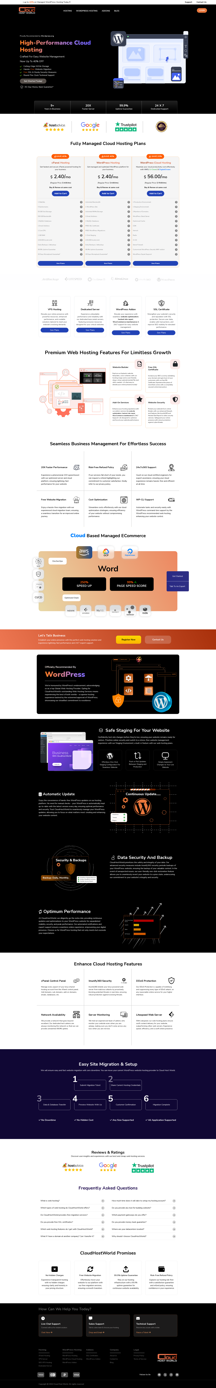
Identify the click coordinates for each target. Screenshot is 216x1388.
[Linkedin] (78, 1374)
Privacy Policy (139, 1356)
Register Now (129, 639)
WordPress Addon (69, 1362)
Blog (116, 11)
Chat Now (45, 1332)
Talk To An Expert (177, 586)
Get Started (177, 576)
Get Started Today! (33, 81)
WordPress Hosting (87, 11)
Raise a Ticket (142, 1332)
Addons (106, 11)
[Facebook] (159, 1374)
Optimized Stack (71, 597)
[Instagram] (171, 1374)
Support (188, 2)
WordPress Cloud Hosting (72, 1359)
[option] (50, 283)
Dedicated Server (45, 1366)
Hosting (67, 11)
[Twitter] (165, 1373)
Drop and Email (95, 1332)
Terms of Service (140, 1359)
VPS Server (43, 1359)
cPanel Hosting (44, 1356)
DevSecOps (57, 561)
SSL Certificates (92, 1356)
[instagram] (66, 1374)
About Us (113, 1356)
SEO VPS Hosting (45, 1362)
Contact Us (201, 2)
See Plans (60, 263)
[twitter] (54, 1374)
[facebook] (42, 1374)
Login (202, 10)
